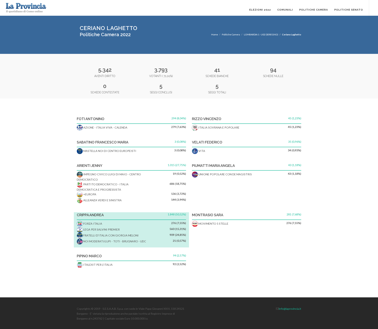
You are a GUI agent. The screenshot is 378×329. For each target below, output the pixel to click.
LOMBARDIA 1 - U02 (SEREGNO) (261, 34)
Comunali (285, 9)
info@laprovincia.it (290, 308)
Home (214, 34)
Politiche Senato (348, 9)
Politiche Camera (313, 9)
